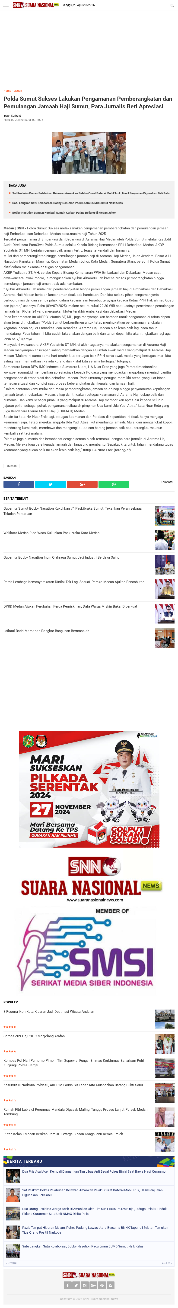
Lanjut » (166, 1263)
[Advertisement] (89, 53)
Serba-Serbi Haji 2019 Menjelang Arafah (34, 1036)
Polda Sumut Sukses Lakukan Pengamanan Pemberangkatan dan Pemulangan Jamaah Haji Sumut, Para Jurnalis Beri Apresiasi (87, 102)
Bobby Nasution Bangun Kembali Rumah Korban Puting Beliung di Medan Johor (64, 212)
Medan (17, 90)
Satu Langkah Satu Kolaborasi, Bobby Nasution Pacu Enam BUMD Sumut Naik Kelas (67, 203)
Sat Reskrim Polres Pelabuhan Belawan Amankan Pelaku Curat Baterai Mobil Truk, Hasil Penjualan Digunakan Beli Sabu (91, 193)
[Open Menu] (6, 5)
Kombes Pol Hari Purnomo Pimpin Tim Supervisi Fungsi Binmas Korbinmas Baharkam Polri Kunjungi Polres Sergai (73, 1063)
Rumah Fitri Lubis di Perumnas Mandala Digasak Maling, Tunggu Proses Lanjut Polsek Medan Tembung (75, 1111)
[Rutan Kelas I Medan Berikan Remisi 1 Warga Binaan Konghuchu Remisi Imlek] (165, 1142)
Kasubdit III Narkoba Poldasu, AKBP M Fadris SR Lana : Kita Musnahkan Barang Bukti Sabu (73, 1085)
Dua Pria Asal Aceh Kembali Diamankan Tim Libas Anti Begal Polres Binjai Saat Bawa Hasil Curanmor (94, 1171)
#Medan (11, 466)
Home (7, 90)
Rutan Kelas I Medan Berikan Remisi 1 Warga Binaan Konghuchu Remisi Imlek (63, 1134)
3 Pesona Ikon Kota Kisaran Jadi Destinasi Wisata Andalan (48, 1012)
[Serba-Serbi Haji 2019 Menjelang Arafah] (165, 1044)
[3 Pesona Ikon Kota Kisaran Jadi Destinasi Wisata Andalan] (165, 1019)
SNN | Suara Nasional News (100, 1299)
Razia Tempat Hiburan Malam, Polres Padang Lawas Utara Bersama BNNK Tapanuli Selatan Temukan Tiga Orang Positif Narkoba (95, 1230)
